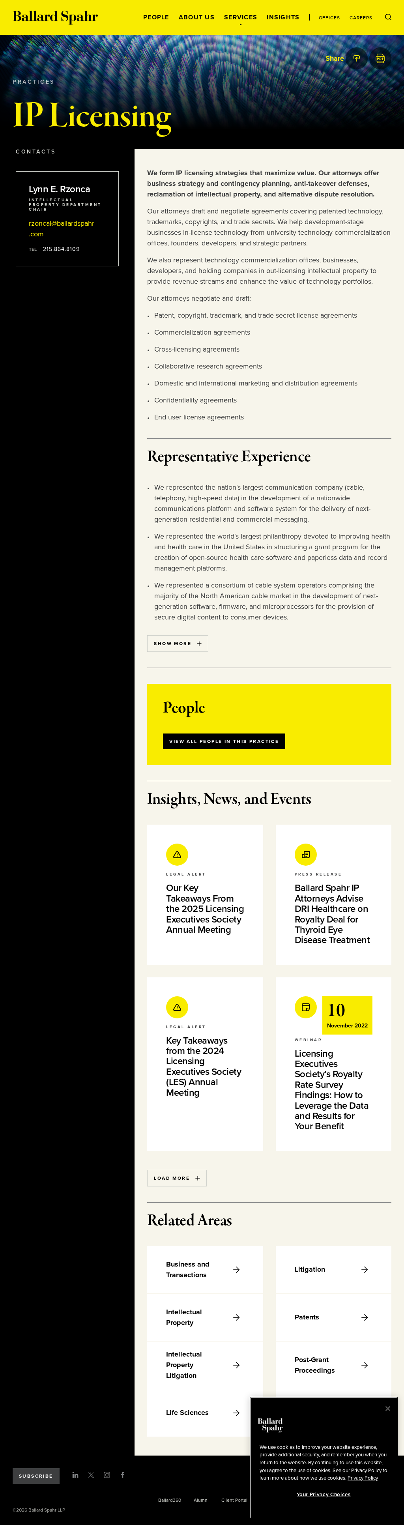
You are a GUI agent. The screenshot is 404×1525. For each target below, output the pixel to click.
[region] (324, 1458)
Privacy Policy (363, 1478)
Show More (172, 643)
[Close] (388, 1408)
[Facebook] (122, 1475)
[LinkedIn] (75, 1475)
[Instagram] (107, 1475)
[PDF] (380, 58)
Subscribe (36, 1476)
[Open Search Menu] (388, 17)
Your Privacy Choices (323, 1494)
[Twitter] (91, 1475)
